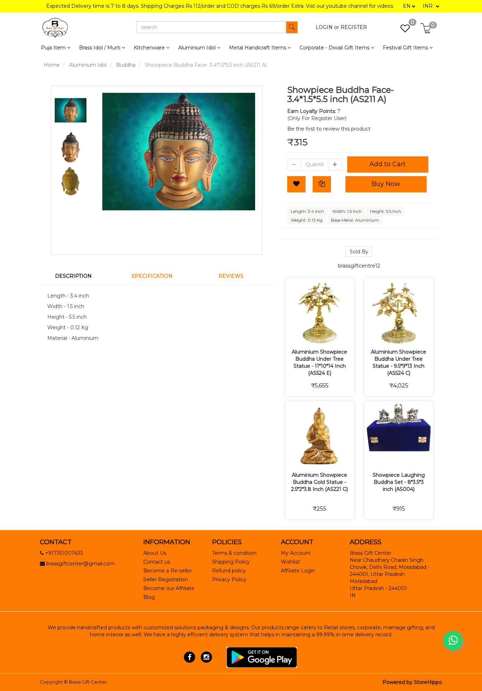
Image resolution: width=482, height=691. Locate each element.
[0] (401, 30)
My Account (296, 553)
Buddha (125, 65)
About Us (154, 553)
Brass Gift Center (88, 682)
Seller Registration (165, 579)
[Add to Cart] (294, 334)
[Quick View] (344, 334)
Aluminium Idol (88, 65)
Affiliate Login (298, 570)
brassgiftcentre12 (359, 266)
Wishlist (290, 562)
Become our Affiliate (168, 588)
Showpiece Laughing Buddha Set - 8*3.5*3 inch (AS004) (399, 482)
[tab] (78, 276)
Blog (149, 597)
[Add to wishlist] (311, 334)
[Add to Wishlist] (296, 184)
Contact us (156, 562)
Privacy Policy (229, 579)
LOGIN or (327, 27)
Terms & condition (234, 553)
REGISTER (354, 27)
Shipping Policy (231, 562)
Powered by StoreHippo (412, 682)
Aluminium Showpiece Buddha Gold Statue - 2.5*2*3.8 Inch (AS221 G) (319, 482)
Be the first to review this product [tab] (328, 129)
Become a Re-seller (167, 570)
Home (52, 65)
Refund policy (229, 570)
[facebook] (189, 657)
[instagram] (206, 657)
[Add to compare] (328, 334)
